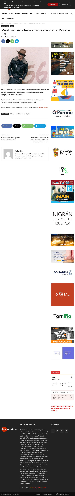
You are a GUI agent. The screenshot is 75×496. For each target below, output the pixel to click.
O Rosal (43, 13)
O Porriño (60, 13)
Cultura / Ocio (9, 23)
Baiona (11, 13)
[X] (8, 41)
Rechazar (65, 4)
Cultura (12, 114)
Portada (4, 13)
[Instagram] (57, 430)
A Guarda (36, 13)
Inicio (2, 23)
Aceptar (52, 4)
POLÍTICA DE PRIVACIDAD (62, 494)
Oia (31, 13)
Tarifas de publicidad (47, 494)
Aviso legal (37, 494)
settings (16, 7)
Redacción (6, 37)
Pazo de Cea (43, 107)
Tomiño (53, 13)
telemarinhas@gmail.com (37, 487)
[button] (71, 14)
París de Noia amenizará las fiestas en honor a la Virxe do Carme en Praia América (39, 140)
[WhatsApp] (12, 41)
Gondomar (24, 13)
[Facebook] (3, 41)
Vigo (3, 18)
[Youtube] (66, 431)
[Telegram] (17, 41)
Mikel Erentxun (20, 114)
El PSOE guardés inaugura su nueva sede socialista (10, 139)
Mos (66, 13)
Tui (48, 13)
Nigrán (17, 13)
